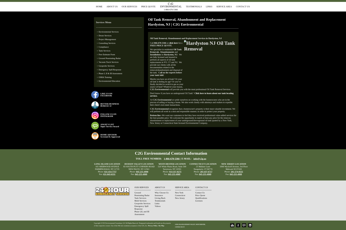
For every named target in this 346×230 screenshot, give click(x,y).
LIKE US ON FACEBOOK (106, 95)
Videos (158, 206)
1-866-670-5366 (171, 10)
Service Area (224, 6)
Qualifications (201, 198)
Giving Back (160, 198)
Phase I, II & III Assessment (110, 73)
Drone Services (105, 35)
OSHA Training (105, 77)
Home (99, 6)
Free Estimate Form (107, 54)
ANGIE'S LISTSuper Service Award (109, 125)
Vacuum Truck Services (109, 62)
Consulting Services (107, 43)
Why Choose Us (162, 193)
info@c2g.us (199, 158)
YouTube (232, 225)
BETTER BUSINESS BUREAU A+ (109, 105)
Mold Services (140, 201)
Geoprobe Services (107, 66)
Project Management (107, 39)
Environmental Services (109, 32)
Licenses (199, 201)
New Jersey (180, 198)
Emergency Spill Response (110, 70)
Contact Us (243, 6)
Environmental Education (109, 81)
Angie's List (244, 225)
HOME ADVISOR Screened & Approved (110, 136)
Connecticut (180, 195)
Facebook (238, 225)
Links (209, 6)
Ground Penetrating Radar (110, 58)
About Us (112, 6)
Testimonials (194, 6)
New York (179, 193)
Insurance (159, 195)
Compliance (104, 47)
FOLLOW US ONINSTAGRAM (108, 115)
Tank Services (104, 51)
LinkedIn (250, 225)
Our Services (129, 6)
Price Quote (148, 6)
